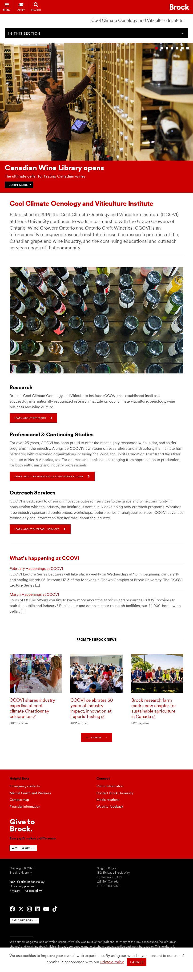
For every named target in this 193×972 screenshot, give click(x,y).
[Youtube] (46, 909)
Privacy (15, 890)
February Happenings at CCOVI (36, 568)
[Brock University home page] (179, 7)
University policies (22, 886)
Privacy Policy (112, 962)
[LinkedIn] (37, 909)
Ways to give (21, 848)
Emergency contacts (25, 786)
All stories (93, 737)
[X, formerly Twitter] (21, 909)
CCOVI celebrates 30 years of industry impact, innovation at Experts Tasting (91, 708)
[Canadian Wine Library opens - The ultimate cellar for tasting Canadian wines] (96, 159)
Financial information (25, 806)
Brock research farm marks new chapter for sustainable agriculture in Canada (153, 708)
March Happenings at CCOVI (34, 594)
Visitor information (110, 786)
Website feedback (109, 806)
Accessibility (33, 890)
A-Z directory (22, 920)
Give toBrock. (22, 825)
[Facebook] (12, 909)
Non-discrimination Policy (27, 881)
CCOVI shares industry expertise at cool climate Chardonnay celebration (32, 708)
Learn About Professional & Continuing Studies (48, 476)
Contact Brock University (114, 793)
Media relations (107, 800)
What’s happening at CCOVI (44, 558)
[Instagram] (29, 909)
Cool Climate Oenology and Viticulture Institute (137, 20)
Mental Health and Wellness (30, 793)
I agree (137, 962)
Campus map (19, 800)
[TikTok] (54, 909)
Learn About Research (30, 418)
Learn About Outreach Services (36, 529)
